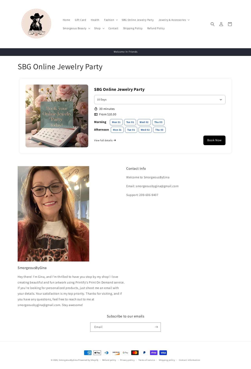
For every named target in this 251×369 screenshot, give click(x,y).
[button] (110, 20)
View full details (103, 140)
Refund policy (109, 360)
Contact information (189, 360)
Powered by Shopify (88, 360)
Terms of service (146, 360)
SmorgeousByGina (68, 360)
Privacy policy (127, 360)
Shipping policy (167, 360)
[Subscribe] (156, 327)
